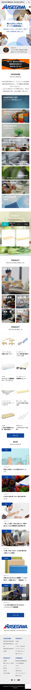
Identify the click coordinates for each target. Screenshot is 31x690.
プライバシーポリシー (21, 673)
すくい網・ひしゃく (20, 651)
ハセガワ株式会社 (20, 663)
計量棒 (5, 661)
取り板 (5, 668)
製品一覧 (15, 435)
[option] (15, 27)
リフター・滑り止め (20, 646)
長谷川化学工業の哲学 (8, 641)
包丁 (17, 643)
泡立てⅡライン (19, 653)
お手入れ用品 (6, 673)
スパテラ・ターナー (20, 648)
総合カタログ (19, 675)
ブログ (17, 665)
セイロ (5, 665)
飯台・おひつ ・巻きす (8, 663)
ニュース (18, 668)
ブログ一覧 (15, 615)
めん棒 (5, 670)
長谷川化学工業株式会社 (21, 661)
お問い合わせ (19, 670)
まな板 (17, 641)
